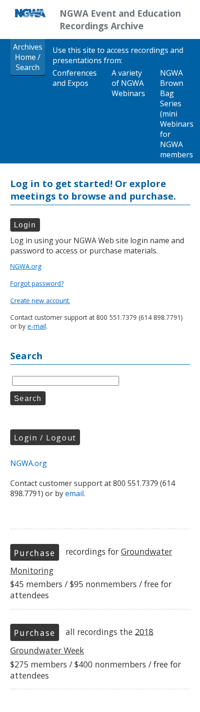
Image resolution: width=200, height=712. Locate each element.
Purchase (34, 552)
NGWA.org (25, 266)
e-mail (36, 326)
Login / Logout (45, 438)
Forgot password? (37, 283)
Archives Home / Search (27, 57)
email (74, 493)
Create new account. (40, 300)
